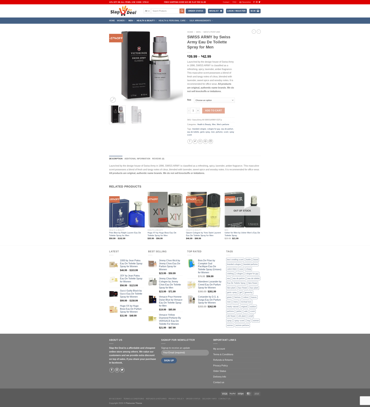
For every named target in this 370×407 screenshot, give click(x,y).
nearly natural (232, 307)
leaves (254, 297)
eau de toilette (193, 132)
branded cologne (199, 129)
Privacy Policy (220, 365)
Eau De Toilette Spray (236, 283)
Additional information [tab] (137, 159)
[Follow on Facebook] (254, 2)
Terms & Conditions (223, 354)
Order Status (219, 371)
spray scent (239, 321)
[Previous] (114, 66)
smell (250, 316)
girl (241, 292)
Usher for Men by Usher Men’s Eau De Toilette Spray (242, 234)
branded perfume (251, 264)
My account (219, 349)
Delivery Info (219, 376)
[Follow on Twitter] (259, 2)
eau (228, 278)
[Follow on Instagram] (257, 2)
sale (245, 311)
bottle (248, 260)
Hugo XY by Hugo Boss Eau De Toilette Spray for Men (162, 234)
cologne (239, 274)
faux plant (254, 288)
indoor (245, 297)
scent (226, 132)
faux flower (242, 288)
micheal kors (246, 302)
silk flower (231, 316)
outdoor (253, 307)
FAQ (234, 2)
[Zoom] (113, 100)
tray (248, 321)
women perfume (242, 325)
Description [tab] (115, 159)
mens (235, 302)
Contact (226, 2)
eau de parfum (227, 129)
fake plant (231, 288)
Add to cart (213, 110)
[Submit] (182, 11)
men (213, 132)
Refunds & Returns (223, 360)
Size (189, 100)
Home (112, 21)
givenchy (248, 292)
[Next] (177, 66)
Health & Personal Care (172, 21)
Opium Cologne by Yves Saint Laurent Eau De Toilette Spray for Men (203, 234)
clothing (230, 274)
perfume (219, 132)
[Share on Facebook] (189, 141)
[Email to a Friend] (200, 141)
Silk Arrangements (200, 21)
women (256, 321)
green (229, 297)
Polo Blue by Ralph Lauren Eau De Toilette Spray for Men (125, 234)
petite (239, 311)
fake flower (252, 283)
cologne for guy (213, 129)
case (241, 269)
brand (256, 260)
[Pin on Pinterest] (205, 141)
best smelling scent (235, 260)
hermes (237, 297)
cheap (248, 269)
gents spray (205, 132)
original (244, 307)
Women (120, 21)
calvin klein (231, 269)
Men (130, 21)
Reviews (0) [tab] (158, 159)
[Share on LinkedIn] (210, 141)
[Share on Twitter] (195, 141)
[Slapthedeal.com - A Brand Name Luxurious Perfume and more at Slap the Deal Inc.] (123, 11)
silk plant (242, 316)
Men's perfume (212, 32)
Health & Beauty (146, 21)
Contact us (218, 382)
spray (229, 321)
